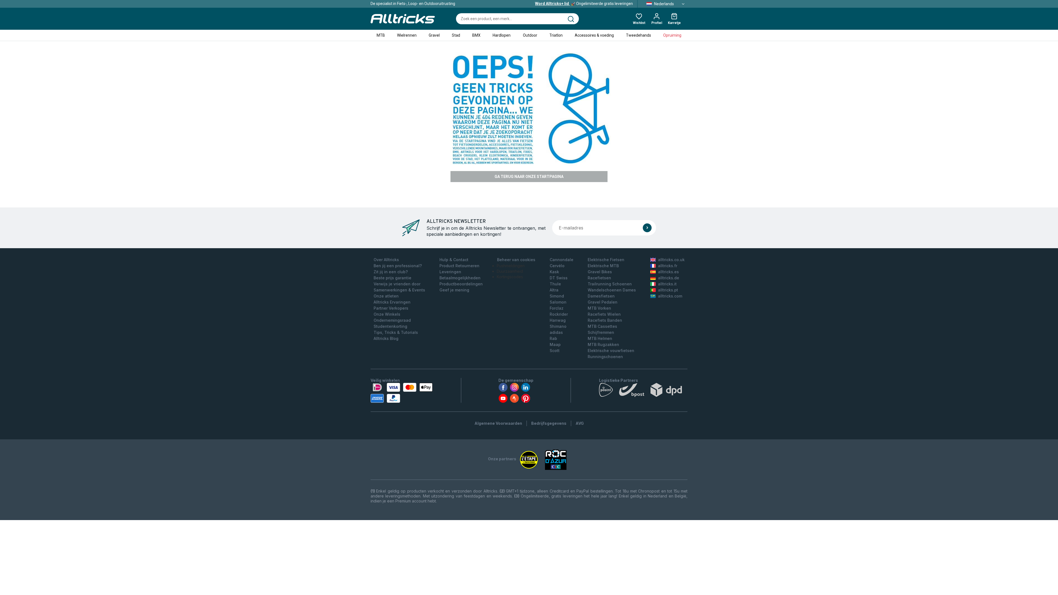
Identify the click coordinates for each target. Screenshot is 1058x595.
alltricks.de (668, 277)
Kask (554, 271)
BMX (476, 35)
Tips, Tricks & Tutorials (396, 332)
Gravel (434, 35)
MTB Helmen (600, 338)
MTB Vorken (599, 308)
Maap (555, 344)
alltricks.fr (667, 265)
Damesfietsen (601, 296)
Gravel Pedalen (602, 302)
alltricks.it (667, 284)
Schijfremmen (601, 332)
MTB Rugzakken (603, 344)
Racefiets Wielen (604, 314)
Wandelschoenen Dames (612, 290)
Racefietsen (599, 277)
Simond (557, 296)
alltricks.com (670, 296)
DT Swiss (559, 277)
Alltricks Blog (386, 338)
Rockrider (559, 314)
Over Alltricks (386, 259)
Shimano (558, 326)
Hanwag (558, 320)
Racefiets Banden (605, 320)
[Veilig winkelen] (402, 393)
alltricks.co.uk (671, 259)
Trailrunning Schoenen (610, 284)
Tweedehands (638, 35)
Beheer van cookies (516, 259)
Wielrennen (407, 35)
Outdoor (530, 35)
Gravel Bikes (600, 271)
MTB (381, 35)
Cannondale (561, 259)
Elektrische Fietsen (606, 259)
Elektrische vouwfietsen (611, 350)
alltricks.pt (668, 290)
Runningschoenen (605, 356)
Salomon (558, 302)
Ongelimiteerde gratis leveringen (584, 3)
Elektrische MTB (603, 265)
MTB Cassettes (602, 326)
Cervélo (557, 265)
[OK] (647, 227)
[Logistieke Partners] (643, 391)
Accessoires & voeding (594, 35)
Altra (554, 290)
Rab (553, 338)
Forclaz (556, 308)
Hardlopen (502, 35)
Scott (555, 350)
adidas (556, 332)
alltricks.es (668, 271)
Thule (555, 284)
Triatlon (556, 35)
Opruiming (672, 35)
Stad (456, 35)
